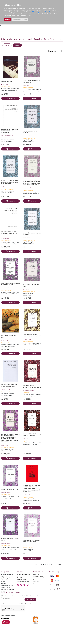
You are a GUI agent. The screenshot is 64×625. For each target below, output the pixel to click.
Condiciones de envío (38, 578)
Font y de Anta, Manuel (7, 135)
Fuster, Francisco (27, 135)
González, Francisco (6, 389)
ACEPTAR (7, 19)
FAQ (34, 583)
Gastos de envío (37, 579)
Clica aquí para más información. (42, 12)
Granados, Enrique (6, 288)
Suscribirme (30, 599)
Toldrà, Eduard (5, 238)
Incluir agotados (6, 50)
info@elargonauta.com (23, 581)
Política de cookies (38, 576)
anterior (37, 564)
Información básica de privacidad (23, 604)
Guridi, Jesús (26, 289)
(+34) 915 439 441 (22, 579)
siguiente (58, 564)
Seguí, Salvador (27, 494)
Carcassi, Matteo (27, 339)
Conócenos (36, 574)
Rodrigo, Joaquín (27, 187)
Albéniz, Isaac (4, 84)
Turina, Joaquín (26, 237)
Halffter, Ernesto (5, 187)
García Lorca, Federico (28, 390)
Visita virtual (36, 581)
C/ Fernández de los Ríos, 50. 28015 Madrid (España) (23, 576)
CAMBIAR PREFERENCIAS (20, 19)
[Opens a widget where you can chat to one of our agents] (6, 622)
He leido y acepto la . (17, 604)
